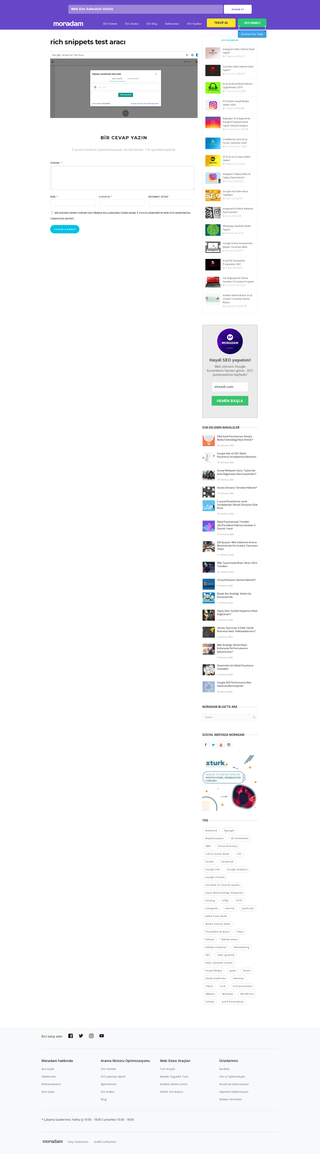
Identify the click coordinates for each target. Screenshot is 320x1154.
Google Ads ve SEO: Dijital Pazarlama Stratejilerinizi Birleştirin (236, 455)
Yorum (56, 162)
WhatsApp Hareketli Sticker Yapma (237, 227)
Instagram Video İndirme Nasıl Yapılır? (238, 51)
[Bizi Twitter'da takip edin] (81, 1036)
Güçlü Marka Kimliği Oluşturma (224, 892)
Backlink (224, 1069)
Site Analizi (107, 1091)
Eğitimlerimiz (108, 1084)
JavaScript (248, 908)
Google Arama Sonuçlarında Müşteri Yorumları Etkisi (237, 245)
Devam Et (238, 9)
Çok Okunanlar (229, 40)
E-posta (105, 196)
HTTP (239, 900)
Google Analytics (237, 869)
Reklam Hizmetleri (230, 1099)
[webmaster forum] (230, 782)
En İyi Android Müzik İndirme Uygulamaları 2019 (237, 85)
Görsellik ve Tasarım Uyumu (223, 885)
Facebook (227, 861)
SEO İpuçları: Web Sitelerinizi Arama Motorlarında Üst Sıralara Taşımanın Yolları (237, 546)
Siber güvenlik (225, 955)
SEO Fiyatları (194, 24)
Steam (247, 970)
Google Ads (213, 869)
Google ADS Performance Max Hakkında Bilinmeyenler (234, 684)
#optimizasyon (215, 838)
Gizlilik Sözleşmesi (105, 1141)
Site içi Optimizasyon (232, 1076)
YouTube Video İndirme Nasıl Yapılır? (238, 68)
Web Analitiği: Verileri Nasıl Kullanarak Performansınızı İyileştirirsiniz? (232, 648)
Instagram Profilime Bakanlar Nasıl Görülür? (238, 210)
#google (229, 830)
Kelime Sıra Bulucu (171, 1091)
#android (211, 830)
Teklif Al (221, 22)
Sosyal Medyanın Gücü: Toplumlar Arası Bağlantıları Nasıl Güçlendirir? (236, 472)
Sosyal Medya (214, 970)
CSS (239, 853)
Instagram (212, 908)
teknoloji (238, 978)
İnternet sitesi (158, 196)
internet (230, 908)
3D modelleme (240, 838)
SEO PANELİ (252, 23)
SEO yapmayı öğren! (113, 1076)
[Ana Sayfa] (68, 24)
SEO (208, 955)
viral (223, 986)
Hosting (210, 900)
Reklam (210, 939)
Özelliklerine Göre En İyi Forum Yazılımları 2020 (235, 141)
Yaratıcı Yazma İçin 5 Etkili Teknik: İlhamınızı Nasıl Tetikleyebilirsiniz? (236, 629)
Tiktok (209, 986)
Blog (103, 1099)
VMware (210, 993)
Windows (227, 993)
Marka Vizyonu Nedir (218, 923)
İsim (54, 196)
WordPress (247, 993)
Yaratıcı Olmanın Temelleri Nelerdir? (237, 487)
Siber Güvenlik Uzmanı (219, 962)
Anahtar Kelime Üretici (174, 1084)
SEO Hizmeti (110, 24)
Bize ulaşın (48, 1091)
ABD (208, 846)
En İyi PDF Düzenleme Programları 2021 (234, 262)
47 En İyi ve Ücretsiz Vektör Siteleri (237, 158)
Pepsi (240, 931)
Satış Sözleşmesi (78, 1141)
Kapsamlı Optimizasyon (233, 1091)
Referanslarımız (51, 1084)
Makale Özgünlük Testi (174, 1076)
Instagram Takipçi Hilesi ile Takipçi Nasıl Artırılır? (237, 175)
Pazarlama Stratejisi (218, 931)
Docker (210, 861)
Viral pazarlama (242, 986)
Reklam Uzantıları (216, 947)
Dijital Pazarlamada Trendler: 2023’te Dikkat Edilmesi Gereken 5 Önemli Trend (236, 525)
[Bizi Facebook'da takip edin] (70, 1036)
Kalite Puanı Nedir (216, 916)
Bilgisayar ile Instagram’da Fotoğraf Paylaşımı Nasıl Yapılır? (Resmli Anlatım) (236, 122)
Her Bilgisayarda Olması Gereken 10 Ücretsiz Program (238, 280)
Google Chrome (215, 877)
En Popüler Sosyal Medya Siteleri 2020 (236, 103)
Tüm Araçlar (167, 1069)
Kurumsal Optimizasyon (234, 1084)
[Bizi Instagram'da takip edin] (91, 1036)
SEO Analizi (131, 24)
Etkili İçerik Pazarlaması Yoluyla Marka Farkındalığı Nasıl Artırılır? (235, 438)
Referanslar (172, 24)
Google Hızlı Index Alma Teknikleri (235, 193)
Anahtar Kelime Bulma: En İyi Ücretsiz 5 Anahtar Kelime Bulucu (237, 299)
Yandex (210, 1001)
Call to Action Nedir (218, 853)
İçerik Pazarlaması (233, 1001)
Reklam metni (229, 939)
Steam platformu (216, 978)
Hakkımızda (48, 1076)
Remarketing (241, 947)
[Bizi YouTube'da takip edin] (101, 1036)
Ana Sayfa (47, 1069)
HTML (225, 900)
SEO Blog (151, 24)
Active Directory (228, 846)
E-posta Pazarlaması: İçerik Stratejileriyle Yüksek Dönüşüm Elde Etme (237, 505)
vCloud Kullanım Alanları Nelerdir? (236, 580)
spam (232, 970)
